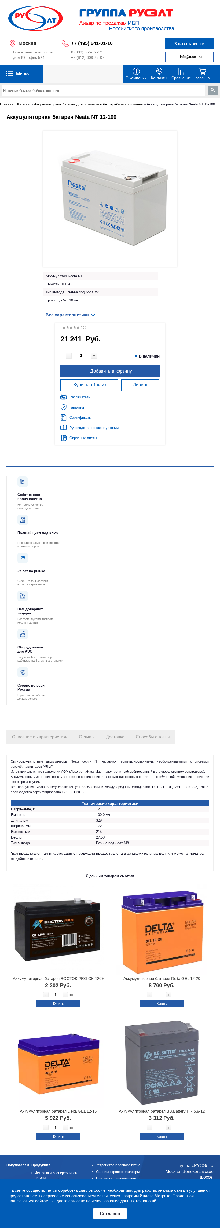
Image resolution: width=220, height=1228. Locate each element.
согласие (76, 1200)
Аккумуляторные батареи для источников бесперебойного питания (89, 104)
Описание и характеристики (40, 737)
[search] (213, 90)
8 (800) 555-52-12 (86, 52)
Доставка (115, 737)
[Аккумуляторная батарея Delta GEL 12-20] (161, 929)
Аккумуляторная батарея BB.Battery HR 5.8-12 (162, 1111)
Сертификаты (80, 418)
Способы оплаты (153, 737)
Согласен (110, 1213)
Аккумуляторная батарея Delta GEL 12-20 (161, 978)
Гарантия (76, 407)
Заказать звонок (189, 43)
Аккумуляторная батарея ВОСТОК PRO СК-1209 (58, 978)
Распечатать (79, 397)
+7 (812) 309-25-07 (87, 57)
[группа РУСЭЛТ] (110, 17)
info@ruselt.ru (191, 57)
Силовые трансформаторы (118, 1172)
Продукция (40, 1165)
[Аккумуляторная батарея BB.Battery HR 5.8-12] (161, 1062)
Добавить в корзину (111, 371)
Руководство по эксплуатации (94, 428)
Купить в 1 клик (90, 384)
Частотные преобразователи (119, 1179)
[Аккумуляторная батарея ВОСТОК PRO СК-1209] (58, 929)
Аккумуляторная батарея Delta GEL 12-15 (58, 1111)
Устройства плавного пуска (118, 1165)
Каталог (24, 104)
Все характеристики (68, 315)
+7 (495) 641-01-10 (92, 43)
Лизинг (140, 384)
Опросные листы (83, 438)
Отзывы (87, 737)
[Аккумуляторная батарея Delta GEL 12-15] (58, 1062)
